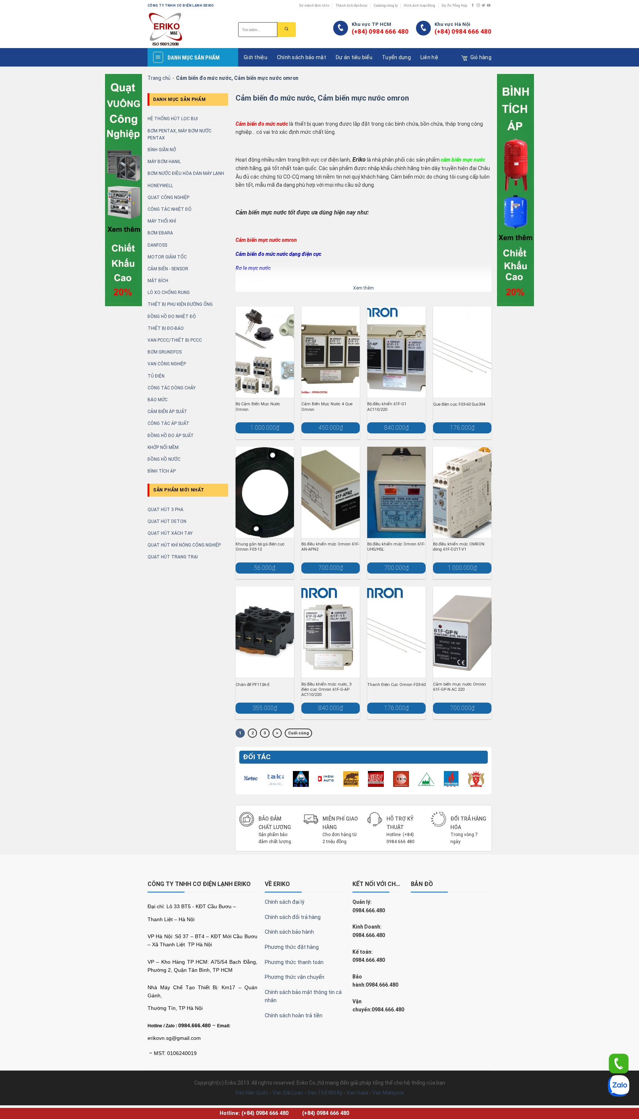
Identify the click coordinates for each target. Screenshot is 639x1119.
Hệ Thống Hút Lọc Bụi (173, 118)
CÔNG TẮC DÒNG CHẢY (172, 388)
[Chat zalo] (619, 1085)
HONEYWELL (160, 185)
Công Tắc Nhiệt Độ (170, 209)
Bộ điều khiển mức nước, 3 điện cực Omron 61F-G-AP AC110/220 (326, 689)
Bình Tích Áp (162, 471)
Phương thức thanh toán (294, 962)
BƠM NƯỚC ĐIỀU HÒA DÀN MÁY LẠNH (186, 173)
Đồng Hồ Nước (164, 459)
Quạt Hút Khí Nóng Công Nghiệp (184, 545)
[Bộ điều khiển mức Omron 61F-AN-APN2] (330, 492)
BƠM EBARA (160, 233)
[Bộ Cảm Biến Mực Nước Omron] (265, 352)
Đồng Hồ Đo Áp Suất (171, 435)
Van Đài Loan (288, 1093)
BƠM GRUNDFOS (165, 352)
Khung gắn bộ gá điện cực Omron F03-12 (260, 547)
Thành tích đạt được (352, 5)
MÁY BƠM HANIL (164, 161)
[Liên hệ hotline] (619, 1063)
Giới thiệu (255, 57)
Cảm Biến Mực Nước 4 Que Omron (326, 407)
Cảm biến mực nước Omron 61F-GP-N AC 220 (459, 687)
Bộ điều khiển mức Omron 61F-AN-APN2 (330, 547)
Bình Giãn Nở (162, 149)
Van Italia (357, 1093)
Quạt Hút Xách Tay (170, 533)
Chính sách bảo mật (301, 57)
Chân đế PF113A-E (253, 684)
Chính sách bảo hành (289, 932)
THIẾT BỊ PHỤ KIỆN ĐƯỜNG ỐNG (180, 304)
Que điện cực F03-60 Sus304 (459, 404)
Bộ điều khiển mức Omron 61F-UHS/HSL (396, 547)
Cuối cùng (298, 733)
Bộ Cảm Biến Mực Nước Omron (258, 407)
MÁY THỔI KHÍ (162, 221)
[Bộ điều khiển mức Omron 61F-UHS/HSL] (396, 492)
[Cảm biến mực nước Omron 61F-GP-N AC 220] (462, 632)
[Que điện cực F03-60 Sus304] (462, 352)
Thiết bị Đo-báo (166, 328)
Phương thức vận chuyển (294, 977)
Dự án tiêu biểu (354, 57)
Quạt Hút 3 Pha (165, 509)
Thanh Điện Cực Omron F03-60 (396, 684)
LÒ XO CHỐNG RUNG (169, 292)
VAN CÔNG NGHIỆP (167, 363)
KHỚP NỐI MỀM (163, 447)
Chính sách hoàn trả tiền (293, 1015)
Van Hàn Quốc (251, 1093)
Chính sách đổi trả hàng (293, 917)
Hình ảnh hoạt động (419, 5)
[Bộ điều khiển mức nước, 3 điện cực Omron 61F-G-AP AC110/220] (330, 632)
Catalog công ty (386, 5)
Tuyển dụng (396, 57)
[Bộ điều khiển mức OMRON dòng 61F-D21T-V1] (462, 492)
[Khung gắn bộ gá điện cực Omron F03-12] (265, 492)
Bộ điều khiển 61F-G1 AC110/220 (386, 407)
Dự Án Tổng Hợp (454, 5)
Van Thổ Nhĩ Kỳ (324, 1093)
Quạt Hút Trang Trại (173, 557)
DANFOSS (157, 245)
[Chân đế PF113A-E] (265, 632)
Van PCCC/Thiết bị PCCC (175, 340)
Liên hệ (429, 57)
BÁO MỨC (158, 399)
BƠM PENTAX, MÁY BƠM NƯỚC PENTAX (180, 134)
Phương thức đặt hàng (292, 947)
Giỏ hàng (480, 57)
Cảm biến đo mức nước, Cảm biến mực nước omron (322, 98)
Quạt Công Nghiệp (168, 197)
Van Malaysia (388, 1093)
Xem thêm (363, 288)
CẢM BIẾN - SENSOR (168, 268)
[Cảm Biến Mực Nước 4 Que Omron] (330, 352)
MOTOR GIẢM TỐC (167, 257)
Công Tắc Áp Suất (168, 423)
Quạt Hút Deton (167, 521)
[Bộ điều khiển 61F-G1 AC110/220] (396, 352)
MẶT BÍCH (158, 280)
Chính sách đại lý (284, 902)
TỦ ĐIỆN (156, 376)
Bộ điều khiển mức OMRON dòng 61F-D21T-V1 (458, 547)
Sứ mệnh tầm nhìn (314, 5)
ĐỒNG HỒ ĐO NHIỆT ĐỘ (172, 316)
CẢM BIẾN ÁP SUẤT (167, 411)
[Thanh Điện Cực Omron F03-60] (396, 632)
